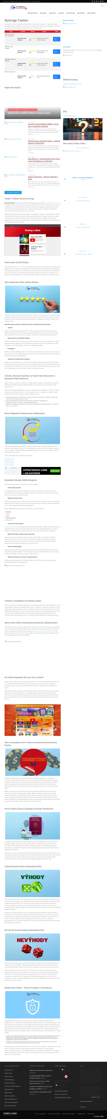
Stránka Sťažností (26, 1)
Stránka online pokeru (11, 527)
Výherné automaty (11, 518)
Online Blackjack (9, 1080)
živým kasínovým (87, 50)
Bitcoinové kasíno (10, 1096)
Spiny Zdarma (43, 13)
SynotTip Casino (9, 463)
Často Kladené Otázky (69, 116)
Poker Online (8, 1073)
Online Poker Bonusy (83, 148)
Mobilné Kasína (14, 1)
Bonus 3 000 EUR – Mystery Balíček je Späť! (40, 1092)
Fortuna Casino (11, 109)
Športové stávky (91, 13)
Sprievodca (61, 13)
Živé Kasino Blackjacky (11, 1102)
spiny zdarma (51, 203)
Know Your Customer (61, 1094)
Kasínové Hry (52, 13)
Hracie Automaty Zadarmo (12, 1086)
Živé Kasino (6, 1)
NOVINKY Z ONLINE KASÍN (31, 109)
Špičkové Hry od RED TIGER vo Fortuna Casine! (29, 113)
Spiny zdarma (9, 1070)
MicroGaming (83, 197)
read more (31, 134)
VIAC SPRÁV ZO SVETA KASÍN (13, 192)
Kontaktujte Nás (81, 1114)
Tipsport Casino (9, 461)
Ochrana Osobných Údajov (63, 1097)
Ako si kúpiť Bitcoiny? (11, 1099)
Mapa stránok (90, 1114)
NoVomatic (82, 251)
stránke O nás (95, 1097)
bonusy (57, 203)
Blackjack (8, 512)
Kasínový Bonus (81, 13)
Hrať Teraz (55, 39)
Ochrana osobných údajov (68, 1114)
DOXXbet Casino (9, 459)
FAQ (20, 1)
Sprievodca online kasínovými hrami (44, 631)
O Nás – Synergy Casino (40, 1114)
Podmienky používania (53, 1114)
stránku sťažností (13, 406)
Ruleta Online (9, 1076)
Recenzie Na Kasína (32, 13)
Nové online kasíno (10, 1105)
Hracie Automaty (70, 13)
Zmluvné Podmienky (86, 1101)
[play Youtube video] (33, 240)
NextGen (82, 224)
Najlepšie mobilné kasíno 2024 (72, 84)
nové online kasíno (20, 267)
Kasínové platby (36, 1)
